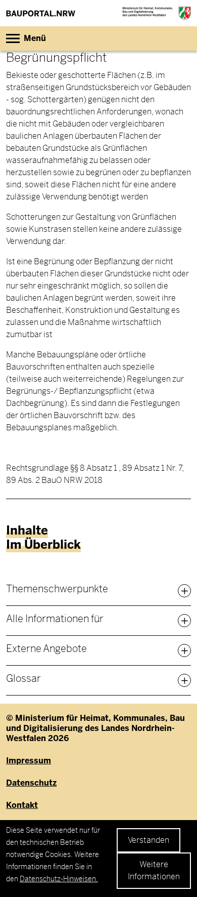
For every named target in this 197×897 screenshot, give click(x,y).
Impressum (28, 761)
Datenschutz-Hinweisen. (59, 878)
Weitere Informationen (154, 870)
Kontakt (22, 805)
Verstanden (148, 840)
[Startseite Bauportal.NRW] (40, 13)
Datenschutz (31, 783)
